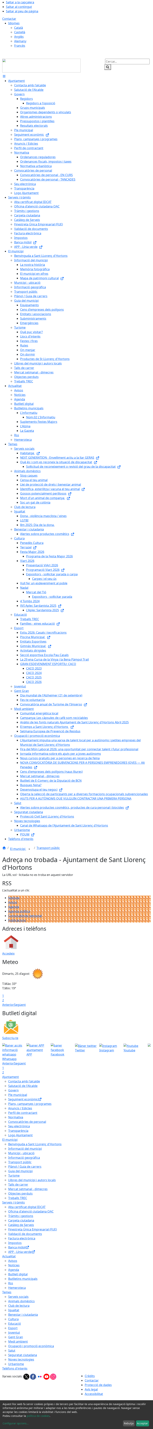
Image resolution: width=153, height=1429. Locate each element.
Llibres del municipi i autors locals (32, 1180)
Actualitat (9, 1256)
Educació (14, 1324)
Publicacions (17, 920)
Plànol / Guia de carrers (24, 1167)
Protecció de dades (98, 1385)
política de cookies (38, 1416)
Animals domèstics (21, 1301)
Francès (19, 46)
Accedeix (8, 953)
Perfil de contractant (22, 1113)
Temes (6, 1292)
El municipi (18, 849)
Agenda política (19, 911)
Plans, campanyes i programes (29, 1104)
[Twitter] (26, 1376)
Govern (13, 1090)
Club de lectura (18, 1306)
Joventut (14, 1332)
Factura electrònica (21, 1238)
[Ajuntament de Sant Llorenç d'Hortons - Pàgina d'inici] (41, 65)
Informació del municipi (25, 1149)
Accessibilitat (94, 1394)
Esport (13, 1328)
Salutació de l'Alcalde (23, 1086)
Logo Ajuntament (20, 1135)
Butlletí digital (18, 1274)
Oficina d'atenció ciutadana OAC (31, 1211)
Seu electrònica (19, 1126)
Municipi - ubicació (21, 1153)
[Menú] (4, 76)
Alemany (20, 41)
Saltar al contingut (19, 7)
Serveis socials (18, 1297)
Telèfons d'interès (14, 1368)
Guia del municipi (20, 1171)
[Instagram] (53, 1376)
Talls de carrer (18, 1184)
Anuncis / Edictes (20, 1108)
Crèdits (90, 1376)
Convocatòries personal (25, 916)
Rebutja (129, 1423)
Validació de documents (25, 1234)
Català (18, 28)
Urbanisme (16, 1364)
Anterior (8, 1005)
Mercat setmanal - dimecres (28, 1189)
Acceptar (142, 1423)
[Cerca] (107, 67)
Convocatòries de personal (27, 1122)
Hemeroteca (17, 1288)
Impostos (15, 1243)
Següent (20, 1005)
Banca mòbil (17, 1247)
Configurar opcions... (16, 1423)
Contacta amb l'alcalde (24, 1081)
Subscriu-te (10, 1038)
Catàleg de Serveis (21, 1225)
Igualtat (13, 1310)
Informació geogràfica (24, 1158)
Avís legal (91, 1389)
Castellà (19, 32)
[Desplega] (29, 849)
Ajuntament (10, 1077)
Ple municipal (17, 1095)
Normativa (15, 1117)
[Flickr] (40, 1376)
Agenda (13, 907)
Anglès (19, 37)
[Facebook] (33, 1376)
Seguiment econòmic (23, 1099)
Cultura (13, 1319)
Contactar (9, 19)
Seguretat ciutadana (22, 1355)
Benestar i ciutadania (23, 1315)
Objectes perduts (20, 1193)
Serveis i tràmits (13, 1202)
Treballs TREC (17, 1198)
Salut (11, 1350)
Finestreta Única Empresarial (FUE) (32, 1229)
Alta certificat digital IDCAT (27, 1207)
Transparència (18, 1131)
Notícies (14, 898)
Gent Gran (15, 1337)
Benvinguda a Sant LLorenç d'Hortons (35, 1144)
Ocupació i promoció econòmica (31, 1346)
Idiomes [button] (14, 23)
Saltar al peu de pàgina (22, 11)
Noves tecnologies (21, 1359)
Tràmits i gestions (20, 1216)
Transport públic (48, 848)
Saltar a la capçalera (20, 2)
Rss (10, 1283)
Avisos (12, 902)
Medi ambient (18, 1341)
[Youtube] (46, 1376)
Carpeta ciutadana (21, 1220)
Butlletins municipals (23, 1279)
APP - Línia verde (20, 1252)
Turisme (14, 1175)
